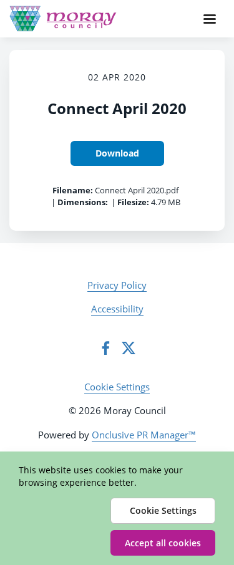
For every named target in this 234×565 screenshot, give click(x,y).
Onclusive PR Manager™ (144, 434)
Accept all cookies (163, 543)
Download (117, 153)
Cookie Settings (117, 386)
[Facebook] (105, 348)
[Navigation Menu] (210, 19)
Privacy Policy (117, 285)
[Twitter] (128, 348)
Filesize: (133, 202)
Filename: (72, 190)
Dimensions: (82, 202)
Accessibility (117, 308)
